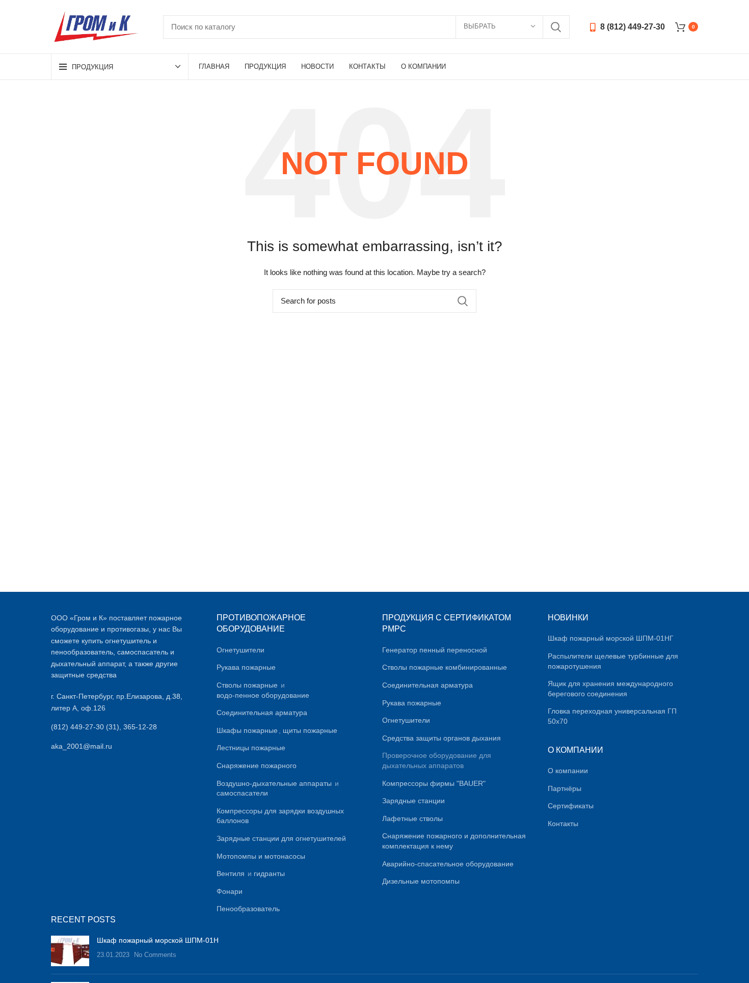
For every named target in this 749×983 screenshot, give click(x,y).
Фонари (230, 891)
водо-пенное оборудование (263, 695)
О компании (568, 771)
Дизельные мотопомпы (421, 881)
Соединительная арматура (262, 712)
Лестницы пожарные (251, 748)
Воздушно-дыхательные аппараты (274, 783)
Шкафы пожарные (247, 730)
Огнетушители (240, 650)
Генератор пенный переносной (434, 650)
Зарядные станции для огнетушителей (281, 838)
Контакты (563, 824)
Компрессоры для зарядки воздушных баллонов (280, 816)
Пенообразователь (248, 909)
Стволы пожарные (247, 685)
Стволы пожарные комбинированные (444, 667)
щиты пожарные (310, 730)
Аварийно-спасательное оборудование (448, 864)
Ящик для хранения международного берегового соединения (610, 688)
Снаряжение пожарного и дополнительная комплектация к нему (454, 841)
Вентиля (231, 873)
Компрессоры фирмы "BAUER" (434, 783)
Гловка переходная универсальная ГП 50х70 (612, 716)
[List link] (126, 726)
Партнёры (564, 788)
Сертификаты (571, 806)
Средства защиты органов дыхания (441, 738)
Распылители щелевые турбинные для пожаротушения (613, 661)
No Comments (155, 955)
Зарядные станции (413, 801)
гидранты (269, 873)
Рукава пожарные (246, 667)
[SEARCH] (556, 27)
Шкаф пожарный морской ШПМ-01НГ (611, 638)
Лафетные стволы (412, 818)
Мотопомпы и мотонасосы (261, 856)
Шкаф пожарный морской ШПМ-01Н (158, 940)
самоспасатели (242, 793)
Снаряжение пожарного (257, 765)
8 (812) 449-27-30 (631, 26)
